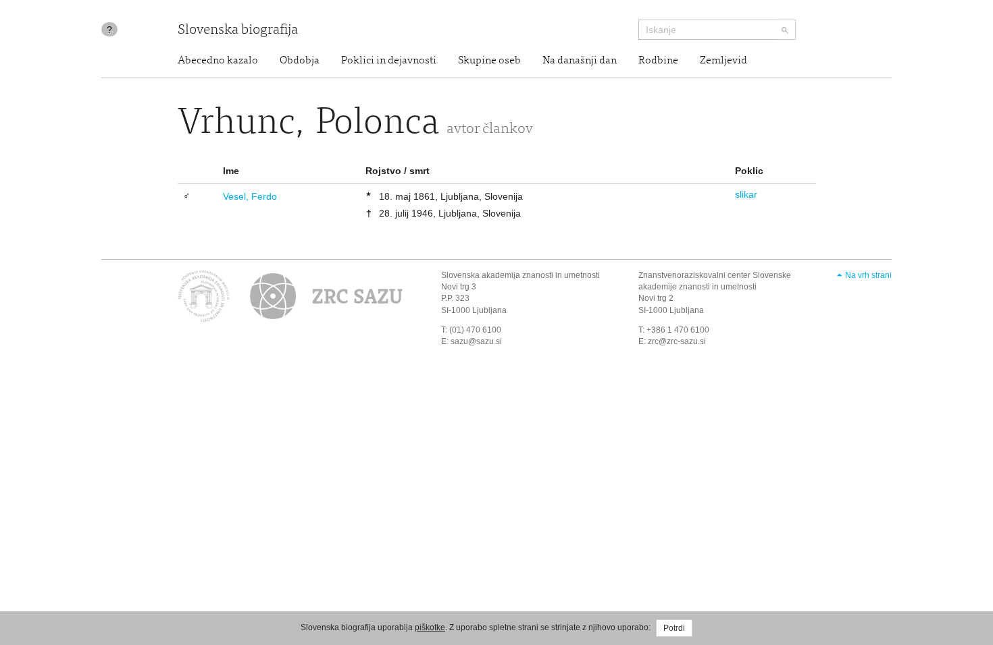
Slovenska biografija (238, 31)
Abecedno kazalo (218, 60)
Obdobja (300, 60)
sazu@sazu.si (476, 341)
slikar (746, 194)
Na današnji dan (579, 60)
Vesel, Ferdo (250, 196)
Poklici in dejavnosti (388, 60)
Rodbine (658, 60)
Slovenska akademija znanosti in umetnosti (520, 275)
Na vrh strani (868, 275)
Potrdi (674, 628)
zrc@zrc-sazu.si (677, 341)
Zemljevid (723, 60)
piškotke (430, 627)
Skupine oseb (489, 60)
